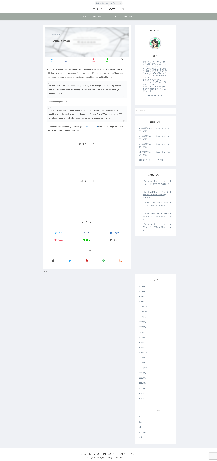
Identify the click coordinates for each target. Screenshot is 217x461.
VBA (140, 427)
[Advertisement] (87, 161)
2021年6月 (143, 378)
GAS (140, 422)
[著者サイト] (53, 260)
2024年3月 (143, 296)
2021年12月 (143, 368)
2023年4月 (143, 332)
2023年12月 (143, 307)
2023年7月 (143, 317)
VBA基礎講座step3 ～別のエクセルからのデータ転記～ (154, 137)
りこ (155, 56)
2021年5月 (143, 383)
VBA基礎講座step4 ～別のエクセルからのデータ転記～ (154, 129)
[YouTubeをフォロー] (87, 260)
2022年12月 (143, 352)
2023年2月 (143, 342)
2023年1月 (143, 347)
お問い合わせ (113, 454)
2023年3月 (143, 337)
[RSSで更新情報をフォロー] (121, 260)
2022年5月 (143, 363)
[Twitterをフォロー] (70, 260)
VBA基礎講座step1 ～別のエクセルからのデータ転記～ (154, 153)
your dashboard (91, 126)
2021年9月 (143, 373)
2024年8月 (143, 286)
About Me (142, 417)
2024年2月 (143, 301)
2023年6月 (143, 322)
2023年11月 (143, 312)
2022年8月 (143, 358)
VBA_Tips (142, 432)
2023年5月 (143, 327)
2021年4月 (143, 388)
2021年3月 (143, 393)
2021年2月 (143, 398)
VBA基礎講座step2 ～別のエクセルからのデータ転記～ (154, 145)
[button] (173, 110)
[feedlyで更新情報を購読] (104, 260)
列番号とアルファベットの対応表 (151, 160)
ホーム (83, 454)
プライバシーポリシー (128, 454)
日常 (140, 437)
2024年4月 (143, 291)
